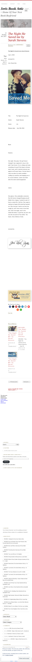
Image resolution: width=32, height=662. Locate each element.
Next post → (27, 381)
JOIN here (6, 461)
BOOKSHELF (4, 3)
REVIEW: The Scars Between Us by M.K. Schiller (14, 571)
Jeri (14, 44)
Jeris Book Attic (12, 9)
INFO (19, 3)
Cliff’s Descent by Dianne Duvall (16, 628)
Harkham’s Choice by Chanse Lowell (15, 633)
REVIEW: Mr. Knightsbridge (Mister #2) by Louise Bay (15, 599)
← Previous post (13, 381)
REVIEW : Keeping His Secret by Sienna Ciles (14, 538)
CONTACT (12, 3)
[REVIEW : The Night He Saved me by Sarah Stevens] (23, 338)
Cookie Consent (9, 655)
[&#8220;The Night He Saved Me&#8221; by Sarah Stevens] (12, 328)
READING (10, 46)
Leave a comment (28, 45)
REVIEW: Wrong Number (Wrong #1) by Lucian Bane (15, 556)
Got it (16, 661)
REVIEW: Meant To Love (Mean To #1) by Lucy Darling (16, 606)
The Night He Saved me (4, 62)
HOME (24, 3)
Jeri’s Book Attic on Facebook (13, 467)
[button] (10, 307)
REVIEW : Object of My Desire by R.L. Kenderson (18, 631)
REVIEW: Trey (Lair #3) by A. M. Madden (13, 554)
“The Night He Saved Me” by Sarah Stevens (12, 336)
